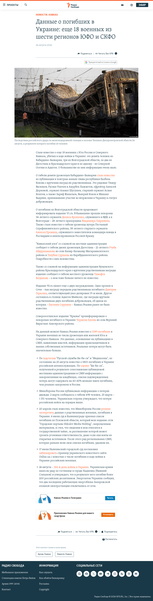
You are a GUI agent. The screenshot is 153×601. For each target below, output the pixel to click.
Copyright (44, 590)
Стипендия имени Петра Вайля (18, 578)
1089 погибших (101, 332)
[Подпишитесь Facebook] (86, 574)
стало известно (106, 175)
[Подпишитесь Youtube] (100, 574)
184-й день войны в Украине (71, 467)
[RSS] (122, 574)
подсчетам (49, 358)
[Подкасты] (129, 574)
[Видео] (122, 5)
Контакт (6, 590)
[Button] (84, 54)
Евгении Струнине (60, 305)
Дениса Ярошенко (73, 217)
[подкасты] (131, 5)
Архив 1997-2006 (11, 584)
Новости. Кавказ (47, 15)
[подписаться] (136, 574)
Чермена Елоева (86, 320)
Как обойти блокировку (51, 578)
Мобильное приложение (15, 573)
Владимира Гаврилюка (96, 221)
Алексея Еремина (46, 232)
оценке (85, 366)
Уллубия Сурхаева (58, 255)
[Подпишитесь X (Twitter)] (93, 574)
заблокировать (48, 453)
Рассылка (44, 584)
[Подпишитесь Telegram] (108, 574)
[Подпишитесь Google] (79, 574)
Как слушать (45, 573)
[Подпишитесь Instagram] (115, 574)
